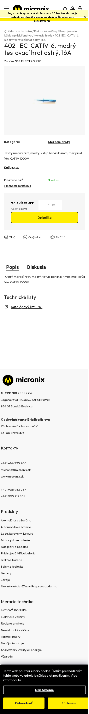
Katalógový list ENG (26, 307)
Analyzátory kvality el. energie (21, 650)
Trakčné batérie (11, 560)
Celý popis (11, 167)
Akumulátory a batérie (16, 520)
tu (19, 680)
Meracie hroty (59, 142)
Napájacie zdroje (12, 643)
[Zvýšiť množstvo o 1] (59, 205)
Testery (6, 573)
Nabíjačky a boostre (14, 547)
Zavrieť (10, 240)
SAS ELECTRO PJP (28, 61)
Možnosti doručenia (17, 186)
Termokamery (10, 637)
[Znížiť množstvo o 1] (41, 205)
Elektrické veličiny (13, 617)
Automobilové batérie (16, 527)
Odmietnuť (24, 703)
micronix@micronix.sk (16, 470)
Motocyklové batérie (15, 540)
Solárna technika (12, 566)
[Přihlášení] (72, 9)
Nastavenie (44, 690)
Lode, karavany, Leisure (17, 533)
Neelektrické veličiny (15, 630)
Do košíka (44, 217)
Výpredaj (7, 656)
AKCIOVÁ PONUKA (14, 610)
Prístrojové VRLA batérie (18, 553)
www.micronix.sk (12, 476)
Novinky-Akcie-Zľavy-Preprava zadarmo (29, 586)
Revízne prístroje (12, 623)
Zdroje (5, 580)
